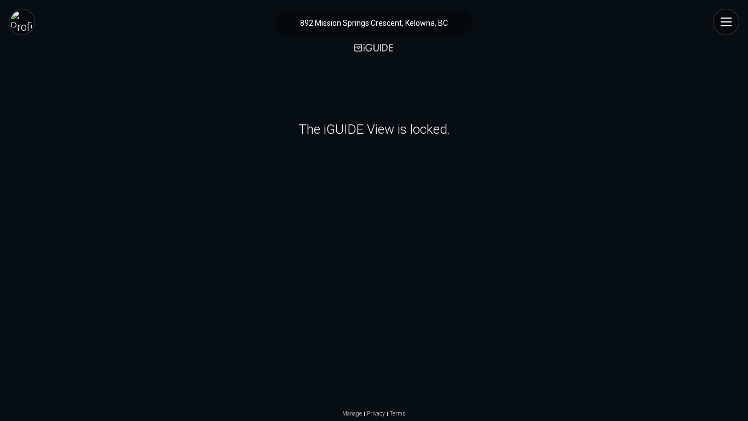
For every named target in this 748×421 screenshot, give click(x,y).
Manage (352, 414)
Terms (398, 414)
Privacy (376, 414)
